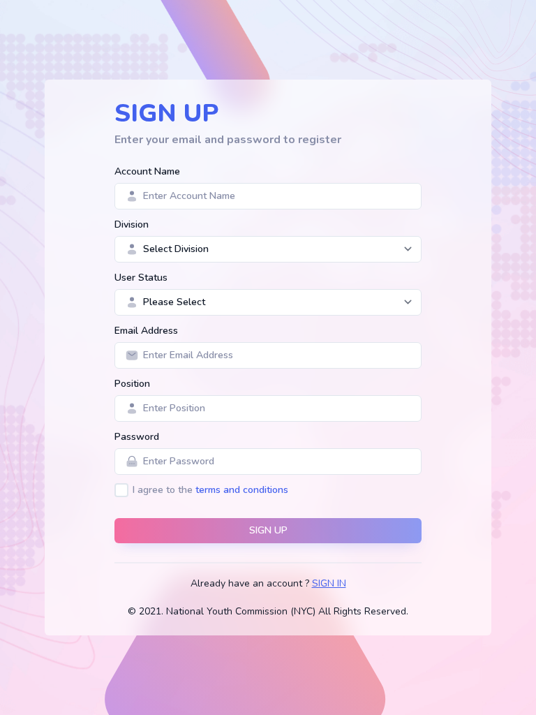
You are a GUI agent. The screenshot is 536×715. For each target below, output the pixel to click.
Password (136, 436)
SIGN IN (329, 583)
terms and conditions (241, 489)
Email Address (146, 330)
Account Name (147, 171)
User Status (141, 277)
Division (131, 224)
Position (132, 383)
